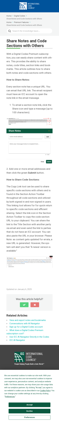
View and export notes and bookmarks (27, 320)
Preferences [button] (10, 397)
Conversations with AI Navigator (24, 323)
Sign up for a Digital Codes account (26, 327)
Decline (29, 411)
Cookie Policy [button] (45, 391)
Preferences (29, 417)
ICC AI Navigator (17, 340)
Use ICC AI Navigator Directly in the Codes (29, 337)
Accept (29, 405)
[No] (35, 304)
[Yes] (24, 304)
